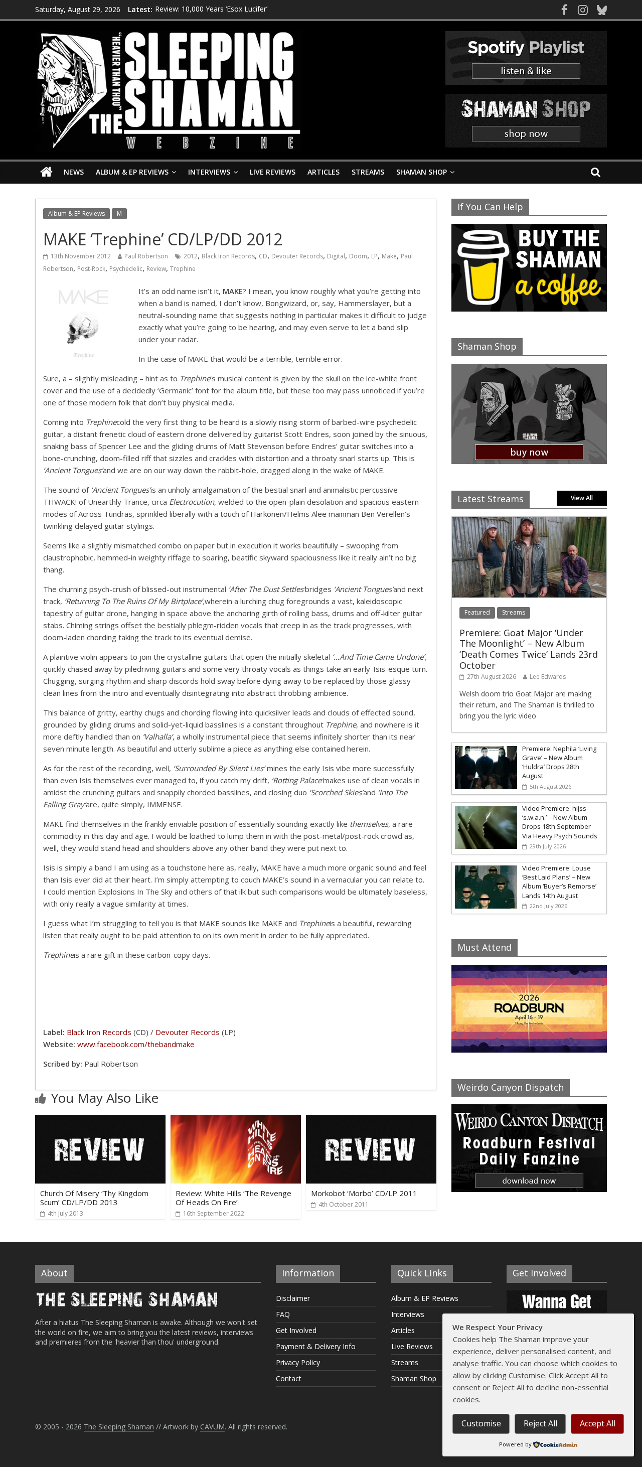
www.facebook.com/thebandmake (136, 1044)
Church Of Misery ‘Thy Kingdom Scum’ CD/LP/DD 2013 (94, 1197)
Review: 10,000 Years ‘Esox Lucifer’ (211, 9)
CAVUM (212, 1426)
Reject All (540, 1423)
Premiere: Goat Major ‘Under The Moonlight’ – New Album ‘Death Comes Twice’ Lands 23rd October (528, 649)
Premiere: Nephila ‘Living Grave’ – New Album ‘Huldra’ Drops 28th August (559, 762)
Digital (336, 256)
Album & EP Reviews (132, 172)
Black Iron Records (228, 256)
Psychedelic (125, 268)
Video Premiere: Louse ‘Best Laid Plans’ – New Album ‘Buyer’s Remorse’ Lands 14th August (559, 881)
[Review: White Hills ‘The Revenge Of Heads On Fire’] (236, 1120)
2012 (191, 256)
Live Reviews (272, 172)
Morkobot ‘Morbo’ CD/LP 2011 (364, 1193)
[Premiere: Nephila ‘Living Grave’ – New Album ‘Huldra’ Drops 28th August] (484, 748)
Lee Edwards (548, 676)
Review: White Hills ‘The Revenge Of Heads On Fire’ (233, 1197)
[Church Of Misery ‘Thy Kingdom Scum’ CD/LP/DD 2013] (100, 1120)
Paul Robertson (146, 256)
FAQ (283, 1314)
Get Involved (296, 1330)
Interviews (209, 172)
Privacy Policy (298, 1362)
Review (156, 268)
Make (389, 256)
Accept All (597, 1423)
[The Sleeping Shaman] (46, 172)
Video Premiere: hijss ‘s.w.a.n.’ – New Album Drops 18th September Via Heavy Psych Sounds (559, 822)
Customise (481, 1423)
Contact (288, 1378)
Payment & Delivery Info (316, 1346)
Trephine (183, 268)
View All (582, 498)
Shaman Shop (421, 172)
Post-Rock (91, 268)
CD (263, 256)
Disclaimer (293, 1298)
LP (374, 256)
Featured (477, 612)
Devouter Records (297, 256)
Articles (323, 172)
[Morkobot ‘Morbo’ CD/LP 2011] (371, 1120)
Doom (358, 256)
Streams (368, 172)
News (74, 172)
